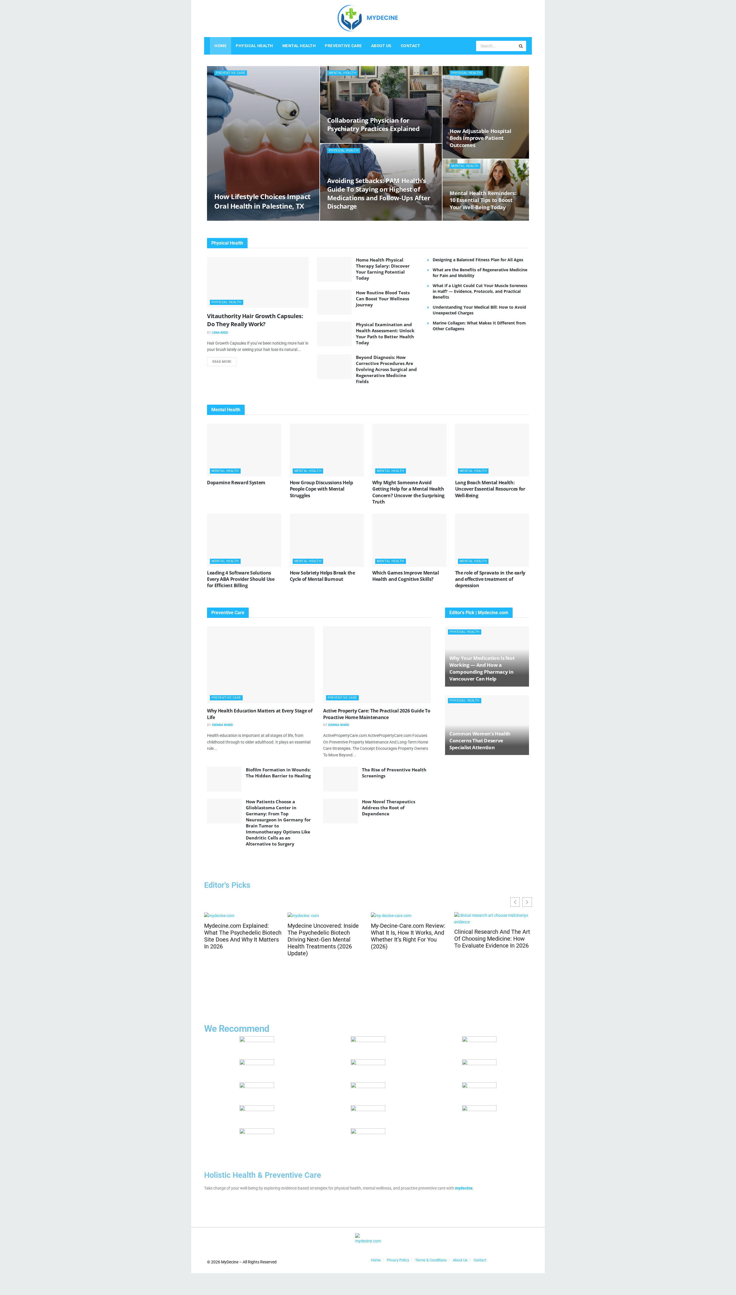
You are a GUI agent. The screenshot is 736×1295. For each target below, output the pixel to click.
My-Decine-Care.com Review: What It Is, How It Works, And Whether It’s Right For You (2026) (408, 936)
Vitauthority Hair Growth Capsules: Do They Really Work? (255, 320)
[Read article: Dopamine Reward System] (244, 450)
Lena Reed (220, 333)
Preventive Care (343, 45)
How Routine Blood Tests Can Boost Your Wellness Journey (383, 299)
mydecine (464, 1188)
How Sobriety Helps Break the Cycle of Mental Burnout (322, 576)
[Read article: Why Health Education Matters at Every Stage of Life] (261, 665)
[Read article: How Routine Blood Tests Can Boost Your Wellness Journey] (334, 302)
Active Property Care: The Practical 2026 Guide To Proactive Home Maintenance (376, 714)
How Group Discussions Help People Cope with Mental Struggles (321, 489)
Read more (224, 360)
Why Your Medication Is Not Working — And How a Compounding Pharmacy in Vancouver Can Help (481, 668)
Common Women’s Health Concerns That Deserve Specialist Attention (479, 740)
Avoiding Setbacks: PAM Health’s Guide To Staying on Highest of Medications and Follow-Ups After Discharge (378, 193)
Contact (410, 45)
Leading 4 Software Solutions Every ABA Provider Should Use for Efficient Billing (241, 579)
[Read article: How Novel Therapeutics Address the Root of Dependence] (340, 811)
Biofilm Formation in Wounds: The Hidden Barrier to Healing (278, 773)
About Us (381, 45)
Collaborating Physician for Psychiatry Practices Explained (373, 124)
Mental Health (299, 45)
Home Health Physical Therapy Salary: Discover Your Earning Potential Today (383, 269)
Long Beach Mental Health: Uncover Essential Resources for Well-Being (490, 489)
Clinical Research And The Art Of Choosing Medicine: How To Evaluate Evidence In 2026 (492, 938)
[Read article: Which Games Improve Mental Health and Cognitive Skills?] (409, 540)
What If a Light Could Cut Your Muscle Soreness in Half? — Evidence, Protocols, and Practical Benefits (480, 291)
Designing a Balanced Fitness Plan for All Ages (478, 259)
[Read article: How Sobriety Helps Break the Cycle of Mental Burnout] (327, 540)
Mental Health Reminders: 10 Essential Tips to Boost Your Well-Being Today (483, 200)
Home (220, 45)
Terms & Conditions (431, 1260)
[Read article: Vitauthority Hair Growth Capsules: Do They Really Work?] (257, 282)
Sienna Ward (222, 725)
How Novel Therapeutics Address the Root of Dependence (388, 807)
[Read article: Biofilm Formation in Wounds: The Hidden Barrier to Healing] (224, 779)
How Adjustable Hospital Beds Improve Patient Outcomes (480, 138)
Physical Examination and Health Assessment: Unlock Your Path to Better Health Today (385, 333)
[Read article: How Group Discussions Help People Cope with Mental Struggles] (327, 450)
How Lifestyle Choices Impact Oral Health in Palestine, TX (262, 201)
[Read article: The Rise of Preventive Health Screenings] (340, 779)
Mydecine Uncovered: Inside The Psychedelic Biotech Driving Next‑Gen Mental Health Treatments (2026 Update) (323, 939)
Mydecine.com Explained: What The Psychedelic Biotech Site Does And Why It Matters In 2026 (242, 936)
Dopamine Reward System (236, 482)
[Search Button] (521, 46)
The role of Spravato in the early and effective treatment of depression (490, 579)
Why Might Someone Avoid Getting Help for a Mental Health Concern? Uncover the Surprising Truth (408, 492)
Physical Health (254, 45)
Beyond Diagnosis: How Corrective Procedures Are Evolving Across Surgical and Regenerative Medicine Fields (386, 369)
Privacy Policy (398, 1260)
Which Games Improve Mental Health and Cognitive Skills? (405, 576)
